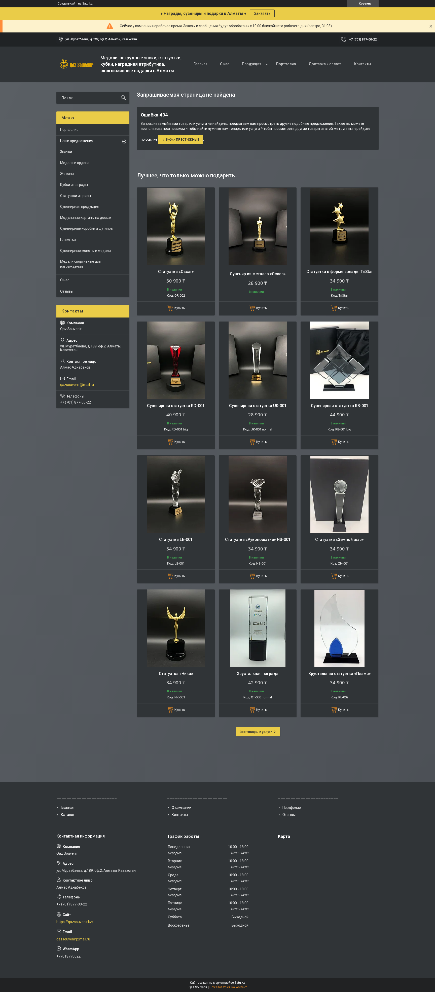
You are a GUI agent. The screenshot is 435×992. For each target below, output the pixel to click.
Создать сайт (67, 3)
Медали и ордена (74, 163)
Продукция (251, 64)
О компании (181, 808)
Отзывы (66, 291)
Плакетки (68, 239)
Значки (66, 152)
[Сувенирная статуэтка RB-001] (339, 360)
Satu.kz (240, 982)
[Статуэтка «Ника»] (176, 628)
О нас (224, 64)
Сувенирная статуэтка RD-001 (176, 405)
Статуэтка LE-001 (176, 539)
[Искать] (123, 98)
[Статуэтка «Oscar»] (176, 226)
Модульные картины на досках (86, 218)
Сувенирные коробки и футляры (86, 228)
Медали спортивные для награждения (80, 263)
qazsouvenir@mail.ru (77, 385)
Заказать (262, 13)
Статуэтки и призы (75, 196)
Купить (179, 308)
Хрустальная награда (257, 673)
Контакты (362, 64)
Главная (200, 64)
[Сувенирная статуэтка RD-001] (176, 360)
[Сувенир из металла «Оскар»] (258, 226)
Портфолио (286, 64)
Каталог (68, 815)
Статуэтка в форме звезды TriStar (339, 271)
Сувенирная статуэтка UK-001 (257, 405)
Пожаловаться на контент (228, 987)
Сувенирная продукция (79, 207)
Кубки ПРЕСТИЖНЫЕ (182, 139)
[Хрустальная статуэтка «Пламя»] (339, 628)
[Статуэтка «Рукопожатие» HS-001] (258, 494)
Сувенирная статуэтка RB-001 (339, 405)
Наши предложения (76, 141)
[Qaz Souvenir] (76, 64)
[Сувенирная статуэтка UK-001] (258, 360)
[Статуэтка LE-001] (176, 494)
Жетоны (67, 174)
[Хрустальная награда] (258, 628)
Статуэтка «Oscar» (176, 271)
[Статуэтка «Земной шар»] (339, 494)
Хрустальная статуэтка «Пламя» (339, 673)
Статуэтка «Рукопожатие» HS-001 (258, 539)
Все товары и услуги (256, 732)
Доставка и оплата (325, 64)
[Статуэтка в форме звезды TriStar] (339, 226)
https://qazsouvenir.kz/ (74, 922)
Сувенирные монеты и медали (85, 251)
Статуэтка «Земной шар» (339, 539)
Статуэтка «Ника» (176, 673)
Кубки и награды (74, 185)
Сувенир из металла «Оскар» (258, 273)
